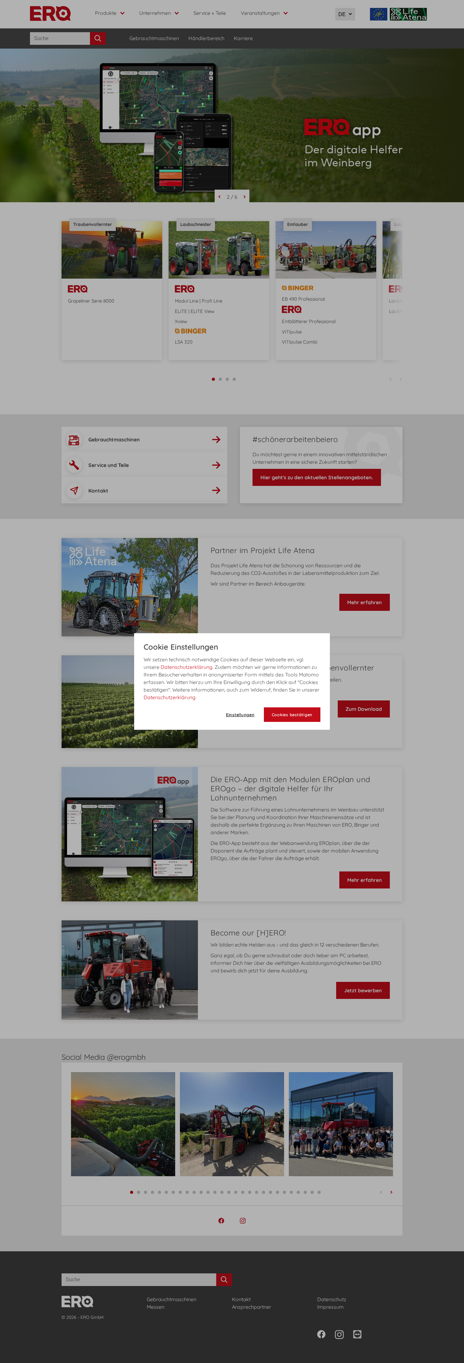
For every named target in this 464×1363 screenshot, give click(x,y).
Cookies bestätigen (292, 714)
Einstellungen (240, 714)
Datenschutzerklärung (186, 667)
